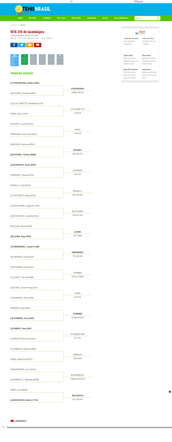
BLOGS (105, 18)
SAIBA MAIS (91, 18)
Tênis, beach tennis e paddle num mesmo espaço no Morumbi (129, 75)
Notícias (32, 18)
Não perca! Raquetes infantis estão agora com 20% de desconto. (130, 61)
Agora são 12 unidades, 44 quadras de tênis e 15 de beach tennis (149, 61)
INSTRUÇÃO (76, 18)
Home (20, 18)
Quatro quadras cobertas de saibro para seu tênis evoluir (149, 75)
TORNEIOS (47, 18)
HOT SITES (61, 18)
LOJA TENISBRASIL (121, 18)
